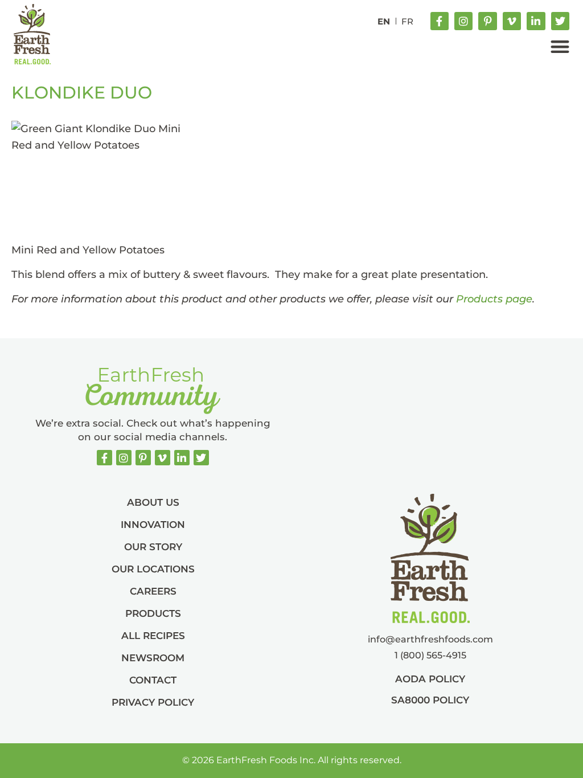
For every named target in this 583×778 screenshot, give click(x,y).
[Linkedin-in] (536, 21)
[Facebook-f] (439, 21)
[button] (560, 46)
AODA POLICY (430, 679)
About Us (153, 502)
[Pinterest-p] (487, 21)
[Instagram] (463, 21)
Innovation (153, 524)
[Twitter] (560, 21)
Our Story (153, 546)
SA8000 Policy (430, 700)
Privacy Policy (153, 702)
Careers (153, 591)
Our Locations (153, 569)
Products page (494, 299)
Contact (152, 680)
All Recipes (153, 635)
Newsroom (152, 658)
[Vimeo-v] (512, 21)
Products (153, 613)
